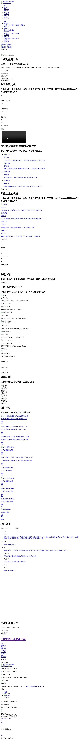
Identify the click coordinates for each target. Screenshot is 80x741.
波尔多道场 (37, 550)
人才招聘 (6, 14)
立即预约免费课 (4, 80)
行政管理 (16, 38)
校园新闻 (6, 33)
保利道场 (73, 537)
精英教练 (11, 38)
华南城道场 (7, 550)
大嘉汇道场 (7, 544)
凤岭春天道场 (66, 537)
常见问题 (16, 33)
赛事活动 (6, 10)
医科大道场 (41, 537)
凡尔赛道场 (44, 550)
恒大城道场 (20, 550)
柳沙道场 (30, 537)
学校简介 (6, 25)
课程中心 (6, 9)
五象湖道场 (20, 556)
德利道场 (6, 537)
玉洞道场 (6, 570)
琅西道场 (41, 538)
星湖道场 (16, 537)
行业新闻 (11, 33)
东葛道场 (11, 537)
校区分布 (6, 19)
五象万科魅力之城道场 (29, 556)
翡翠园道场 (17, 538)
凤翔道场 (23, 538)
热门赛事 (6, 30)
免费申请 (3, 633)
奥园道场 (25, 550)
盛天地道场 (13, 550)
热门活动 (11, 30)
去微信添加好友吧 (6, 718)
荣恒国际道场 (23, 537)
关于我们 (6, 7)
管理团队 (6, 38)
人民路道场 (7, 562)
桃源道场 (47, 537)
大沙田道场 (12, 570)
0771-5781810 (7, 3)
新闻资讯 (6, 12)
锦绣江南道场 (58, 550)
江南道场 (65, 550)
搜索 (17, 528)
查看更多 (3, 519)
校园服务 (6, 17)
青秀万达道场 (30, 538)
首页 (5, 5)
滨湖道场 (36, 538)
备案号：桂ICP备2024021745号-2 (35, 686)
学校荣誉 (16, 25)
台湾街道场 (22, 562)
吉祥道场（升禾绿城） (56, 537)
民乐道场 (12, 544)
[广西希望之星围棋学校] (40, 1)
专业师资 (6, 15)
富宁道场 (31, 550)
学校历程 (11, 25)
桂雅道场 (11, 538)
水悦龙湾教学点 (14, 562)
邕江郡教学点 (51, 550)
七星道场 (35, 537)
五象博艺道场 (13, 556)
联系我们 (22, 25)
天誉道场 (6, 556)
